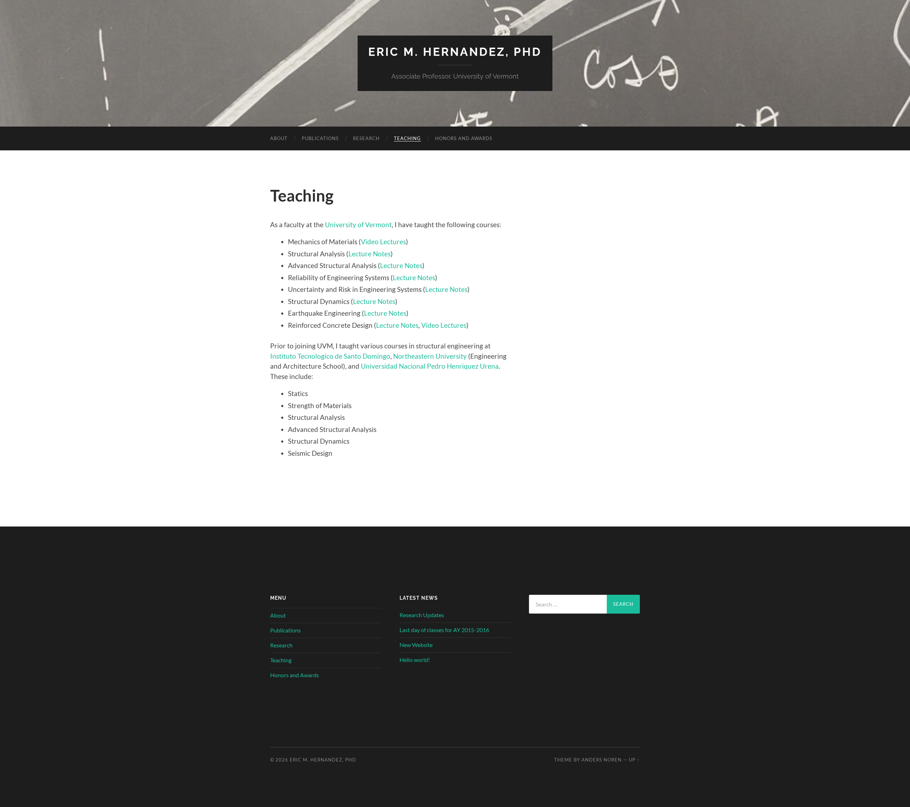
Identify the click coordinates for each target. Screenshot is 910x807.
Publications (320, 138)
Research (366, 138)
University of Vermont (358, 224)
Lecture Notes (369, 254)
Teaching (407, 138)
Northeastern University (430, 356)
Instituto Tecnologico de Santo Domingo (330, 356)
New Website (416, 644)
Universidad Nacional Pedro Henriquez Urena (430, 366)
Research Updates (422, 614)
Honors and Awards (463, 138)
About (279, 138)
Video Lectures (383, 241)
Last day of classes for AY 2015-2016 (444, 629)
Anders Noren (602, 760)
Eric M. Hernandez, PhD (455, 51)
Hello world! (415, 659)
